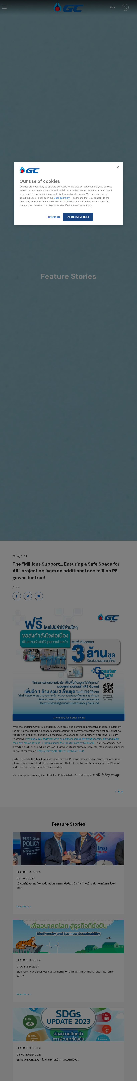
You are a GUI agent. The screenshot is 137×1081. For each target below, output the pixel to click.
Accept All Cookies (78, 216)
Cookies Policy (62, 197)
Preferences (53, 216)
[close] (118, 167)
